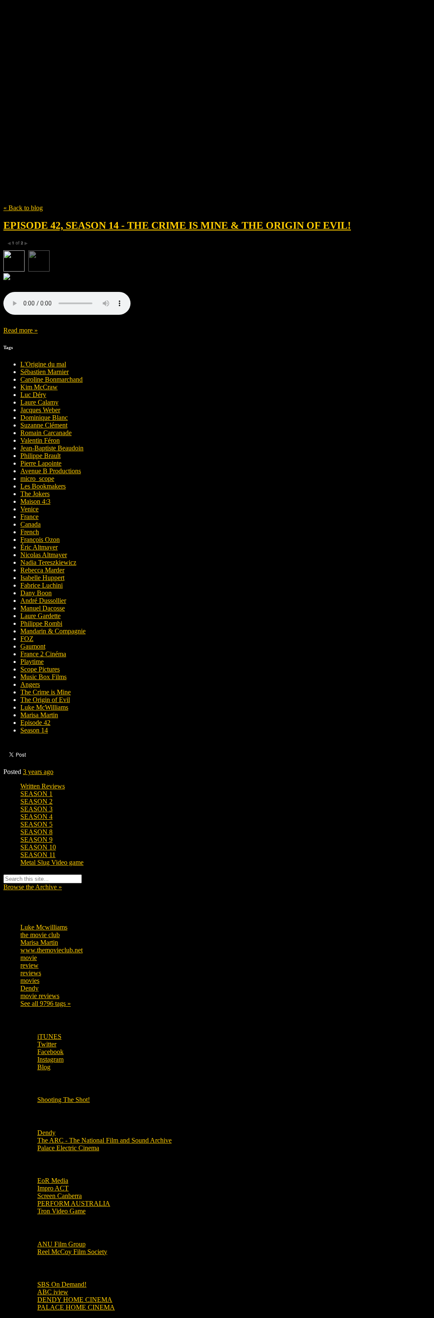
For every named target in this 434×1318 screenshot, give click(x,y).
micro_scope (37, 478)
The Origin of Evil (45, 699)
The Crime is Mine (45, 692)
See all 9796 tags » (45, 1003)
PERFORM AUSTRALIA (73, 1203)
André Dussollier (43, 600)
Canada (30, 524)
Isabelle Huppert (42, 577)
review (29, 965)
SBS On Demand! (61, 1284)
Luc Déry (33, 394)
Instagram (50, 1059)
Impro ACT (53, 1188)
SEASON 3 (36, 809)
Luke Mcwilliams (43, 927)
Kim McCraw (39, 387)
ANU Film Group (61, 1244)
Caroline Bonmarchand (51, 379)
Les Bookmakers (43, 486)
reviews (30, 973)
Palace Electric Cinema (68, 1148)
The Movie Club (156, 89)
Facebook (50, 1051)
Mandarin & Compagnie (53, 631)
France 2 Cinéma (43, 654)
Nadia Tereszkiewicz (48, 562)
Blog (43, 1067)
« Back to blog (23, 207)
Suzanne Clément (43, 425)
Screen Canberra (59, 1195)
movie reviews (39, 995)
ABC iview (52, 1292)
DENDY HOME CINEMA (74, 1299)
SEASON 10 (38, 847)
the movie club (40, 934)
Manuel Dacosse (42, 608)
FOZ (26, 638)
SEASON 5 (36, 824)
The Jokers (35, 493)
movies (29, 980)
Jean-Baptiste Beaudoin (51, 448)
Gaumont (32, 646)
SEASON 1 (36, 793)
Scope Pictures (40, 669)
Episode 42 (35, 722)
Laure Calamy (39, 402)
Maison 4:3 (35, 501)
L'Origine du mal (43, 364)
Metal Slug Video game (51, 862)
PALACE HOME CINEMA (76, 1307)
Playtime (32, 661)
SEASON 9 (36, 839)
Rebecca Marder (42, 570)
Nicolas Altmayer (43, 554)
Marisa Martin (39, 715)
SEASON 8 (36, 831)
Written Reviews (42, 786)
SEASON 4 (36, 816)
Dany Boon (36, 593)
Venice (29, 509)
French (29, 532)
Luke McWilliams (44, 707)
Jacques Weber (40, 409)
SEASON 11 (38, 854)
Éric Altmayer (39, 547)
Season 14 (34, 730)
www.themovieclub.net (51, 950)
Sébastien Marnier (44, 371)
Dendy (29, 988)
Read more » (20, 330)
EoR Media (52, 1180)
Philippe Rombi (41, 623)
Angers (30, 684)
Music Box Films (43, 676)
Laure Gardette (40, 615)
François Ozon (40, 539)
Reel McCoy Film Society (72, 1251)
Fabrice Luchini (41, 585)
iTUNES (49, 1036)
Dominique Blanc (44, 417)
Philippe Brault (40, 455)
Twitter (46, 1044)
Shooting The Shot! (63, 1099)
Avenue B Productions (50, 470)
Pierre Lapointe (40, 463)
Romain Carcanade (46, 432)
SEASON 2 (36, 801)
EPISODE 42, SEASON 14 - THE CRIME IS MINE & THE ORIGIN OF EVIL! (177, 225)
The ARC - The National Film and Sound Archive (104, 1140)
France (29, 516)
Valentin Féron (40, 440)
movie (28, 957)
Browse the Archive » (32, 887)
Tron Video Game (61, 1211)
